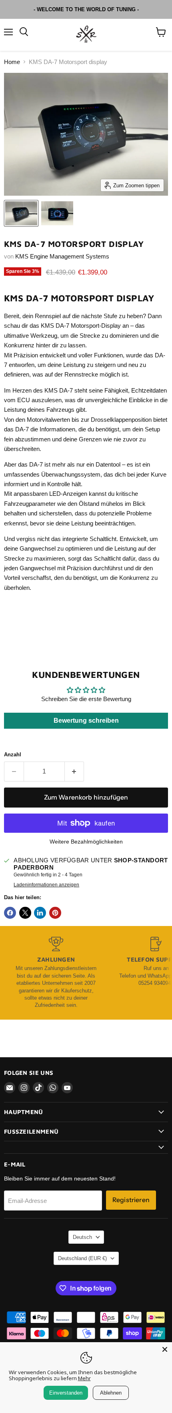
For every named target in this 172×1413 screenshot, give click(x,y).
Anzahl (12, 755)
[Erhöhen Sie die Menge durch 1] (74, 772)
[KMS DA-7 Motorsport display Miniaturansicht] (21, 213)
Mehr (84, 1378)
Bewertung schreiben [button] (86, 720)
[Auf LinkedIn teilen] (40, 913)
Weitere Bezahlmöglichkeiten (86, 841)
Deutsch (82, 1237)
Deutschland (82, 1258)
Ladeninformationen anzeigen (46, 885)
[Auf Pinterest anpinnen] (55, 913)
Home (12, 61)
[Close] (165, 1349)
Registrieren (131, 1200)
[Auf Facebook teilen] (10, 913)
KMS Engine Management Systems (62, 256)
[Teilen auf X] (25, 913)
